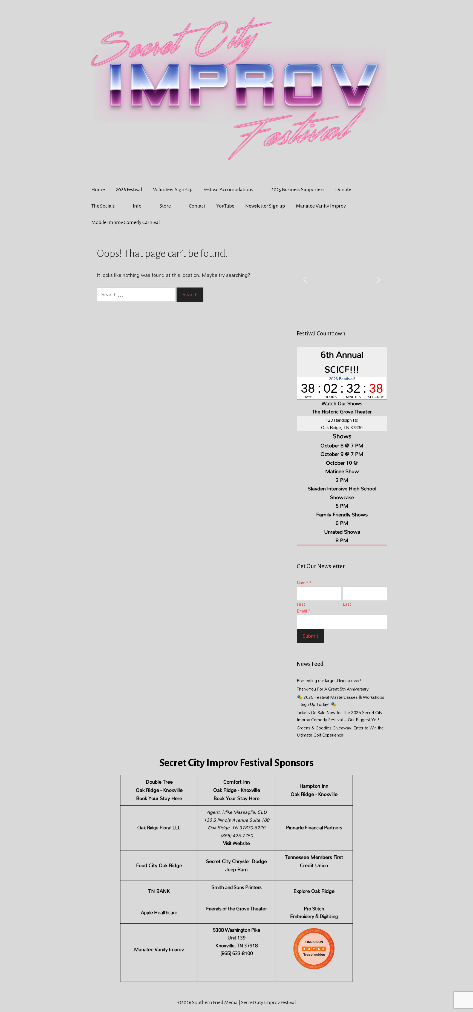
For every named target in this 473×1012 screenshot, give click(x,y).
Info (137, 206)
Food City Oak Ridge (159, 865)
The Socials (103, 206)
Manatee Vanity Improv (321, 206)
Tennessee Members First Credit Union (314, 861)
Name (304, 582)
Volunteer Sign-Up (172, 189)
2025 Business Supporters (297, 189)
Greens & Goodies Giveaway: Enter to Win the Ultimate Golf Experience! (340, 731)
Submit (310, 636)
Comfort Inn (236, 782)
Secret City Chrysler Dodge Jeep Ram (236, 865)
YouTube (225, 206)
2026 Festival (129, 189)
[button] (305, 279)
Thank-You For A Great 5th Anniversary (333, 689)
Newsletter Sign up (265, 206)
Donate (343, 189)
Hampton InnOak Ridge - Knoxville (314, 790)
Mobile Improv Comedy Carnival (125, 222)
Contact (197, 206)
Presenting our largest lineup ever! (329, 680)
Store (165, 206)
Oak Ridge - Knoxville (159, 790)
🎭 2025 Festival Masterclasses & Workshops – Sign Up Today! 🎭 (340, 701)
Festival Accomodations (228, 189)
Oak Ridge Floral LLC (159, 827)
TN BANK (159, 891)
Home (98, 189)
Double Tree (159, 782)
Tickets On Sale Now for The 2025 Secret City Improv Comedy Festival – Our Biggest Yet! (339, 716)
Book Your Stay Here (159, 798)
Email (303, 610)
